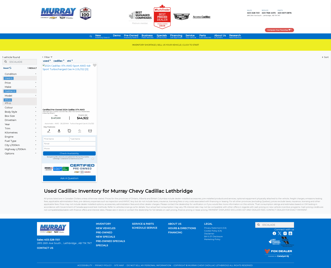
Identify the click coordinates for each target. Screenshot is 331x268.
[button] (91, 36)
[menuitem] (20, 78)
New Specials (105, 236)
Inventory (103, 224)
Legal (208, 224)
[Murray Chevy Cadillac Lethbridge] (58, 13)
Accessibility (85, 265)
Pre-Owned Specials (110, 241)
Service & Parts (143, 224)
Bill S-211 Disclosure (213, 236)
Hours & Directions (182, 228)
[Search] (5, 61)
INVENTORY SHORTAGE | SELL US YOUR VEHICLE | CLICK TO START (165, 45)
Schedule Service (144, 228)
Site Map (119, 265)
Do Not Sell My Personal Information (149, 265)
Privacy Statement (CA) (215, 228)
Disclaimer (209, 234)
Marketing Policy (212, 239)
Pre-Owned (104, 232)
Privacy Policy (103, 265)
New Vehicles (105, 228)
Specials (102, 245)
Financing (175, 232)
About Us (174, 224)
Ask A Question (69, 178)
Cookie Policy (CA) (213, 231)
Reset (6, 68)
